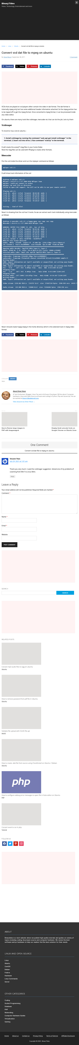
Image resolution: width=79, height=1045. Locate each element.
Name (4, 517)
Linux (9, 46)
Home (6, 1036)
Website (5, 534)
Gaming (7, 1022)
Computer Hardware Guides (15, 1016)
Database (8, 1006)
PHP (6, 1009)
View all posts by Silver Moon (24, 402)
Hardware (8, 976)
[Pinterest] (16, 843)
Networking (9, 1013)
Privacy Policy (38, 1036)
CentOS (7, 966)
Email (4, 526)
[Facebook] (4, 843)
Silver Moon (7, 57)
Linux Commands (11, 979)
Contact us (26, 1036)
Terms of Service (52, 1036)
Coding (7, 1000)
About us (15, 1036)
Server (7, 982)
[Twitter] (10, 843)
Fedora (7, 973)
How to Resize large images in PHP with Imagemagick (13, 429)
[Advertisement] (39, 25)
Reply (12, 476)
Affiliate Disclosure (68, 1036)
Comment (6, 493)
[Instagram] (21, 843)
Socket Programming (12, 1003)
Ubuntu (16, 46)
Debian (7, 969)
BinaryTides (8, 3)
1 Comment (73, 57)
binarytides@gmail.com (30, 398)
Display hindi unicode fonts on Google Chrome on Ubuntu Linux (64, 429)
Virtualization (10, 1019)
